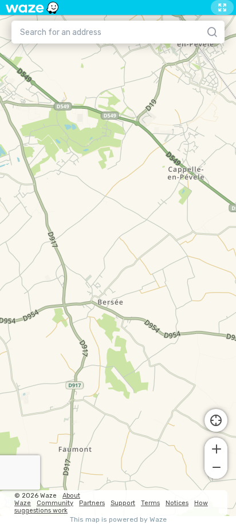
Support (123, 503)
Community (55, 503)
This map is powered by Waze (118, 519)
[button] (215, 448)
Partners (92, 503)
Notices (177, 503)
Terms (150, 503)
